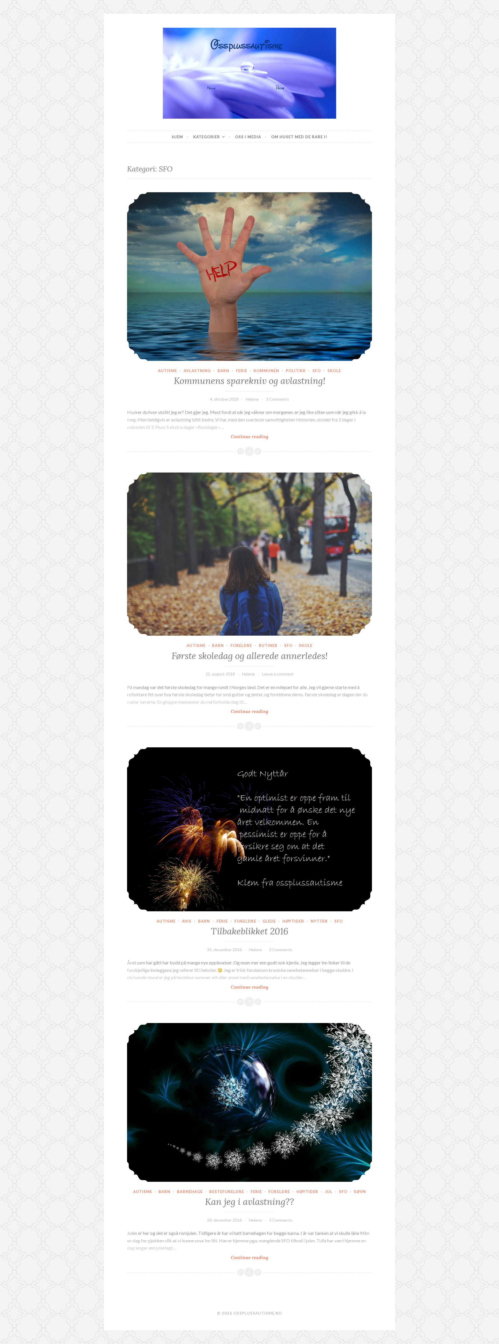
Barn (223, 370)
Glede (269, 921)
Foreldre (241, 645)
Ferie (241, 370)
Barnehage (190, 1191)
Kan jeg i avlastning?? (249, 1201)
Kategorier (206, 137)
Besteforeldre (226, 1191)
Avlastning (197, 370)
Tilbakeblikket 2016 (249, 931)
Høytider (293, 921)
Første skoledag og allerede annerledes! (250, 656)
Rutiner (268, 645)
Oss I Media (248, 137)
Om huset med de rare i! (299, 137)
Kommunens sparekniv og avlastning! (249, 381)
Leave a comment (278, 673)
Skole (334, 370)
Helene (252, 399)
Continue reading (263, 436)
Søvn (360, 1191)
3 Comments (277, 399)
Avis (186, 921)
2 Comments (280, 949)
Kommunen (266, 370)
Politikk (296, 370)
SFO (316, 370)
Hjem (177, 137)
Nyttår (319, 921)
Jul (328, 1191)
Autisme (167, 370)
